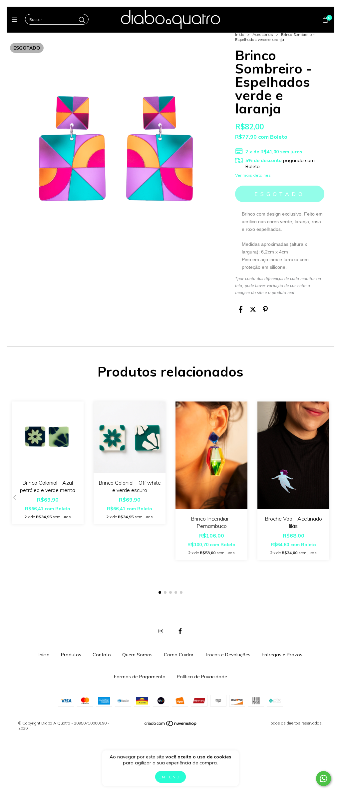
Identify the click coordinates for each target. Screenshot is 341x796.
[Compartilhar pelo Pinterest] (265, 309)
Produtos (71, 655)
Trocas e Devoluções (227, 655)
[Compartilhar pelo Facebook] (240, 309)
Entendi (170, 776)
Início (239, 34)
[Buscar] (82, 20)
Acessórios (262, 34)
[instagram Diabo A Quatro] (161, 631)
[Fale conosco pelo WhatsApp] (323, 778)
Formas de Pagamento (140, 677)
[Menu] (16, 20)
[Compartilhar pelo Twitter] (252, 309)
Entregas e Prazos (282, 655)
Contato (102, 655)
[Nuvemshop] (170, 724)
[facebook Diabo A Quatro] (180, 631)
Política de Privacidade (202, 677)
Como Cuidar (178, 655)
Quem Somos (137, 655)
